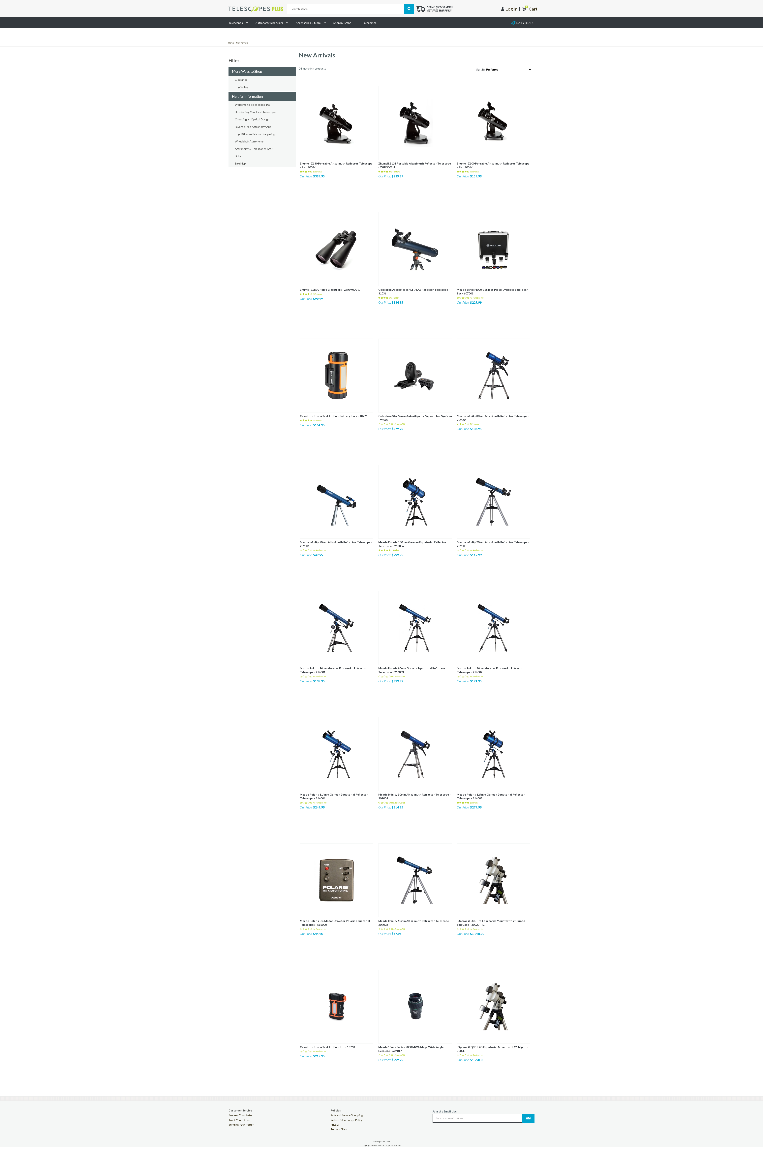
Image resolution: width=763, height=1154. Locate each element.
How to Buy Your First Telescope (255, 112)
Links (238, 156)
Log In (511, 9)
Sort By (480, 69)
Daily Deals (525, 22)
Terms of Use (338, 1129)
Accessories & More (308, 22)
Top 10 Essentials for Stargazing (255, 134)
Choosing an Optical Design (252, 119)
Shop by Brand (342, 22)
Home (231, 43)
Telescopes (235, 22)
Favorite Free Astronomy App (253, 126)
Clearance (370, 22)
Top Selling (242, 87)
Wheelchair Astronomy (249, 141)
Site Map (240, 163)
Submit (528, 1118)
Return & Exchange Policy (346, 1120)
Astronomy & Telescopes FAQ (254, 148)
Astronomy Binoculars (269, 22)
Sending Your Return (241, 1124)
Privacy (334, 1124)
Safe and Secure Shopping (346, 1115)
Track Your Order (239, 1120)
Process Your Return (241, 1115)
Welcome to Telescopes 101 (252, 104)
